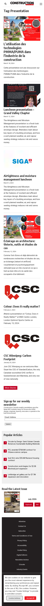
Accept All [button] (30, 598)
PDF (37, 504)
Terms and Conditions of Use (22, 536)
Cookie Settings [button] (14, 598)
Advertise (22, 521)
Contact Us (22, 526)
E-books (22, 564)
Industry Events (22, 569)
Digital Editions (22, 555)
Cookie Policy (22, 550)
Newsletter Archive (22, 560)
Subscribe (22, 531)
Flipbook (28, 504)
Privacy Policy (22, 540)
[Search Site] (5, 3)
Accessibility (22, 545)
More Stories (10, 388)
